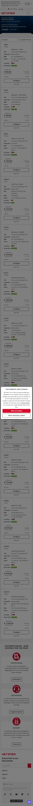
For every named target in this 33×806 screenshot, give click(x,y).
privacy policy (25, 403)
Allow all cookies (16, 411)
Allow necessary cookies (16, 415)
